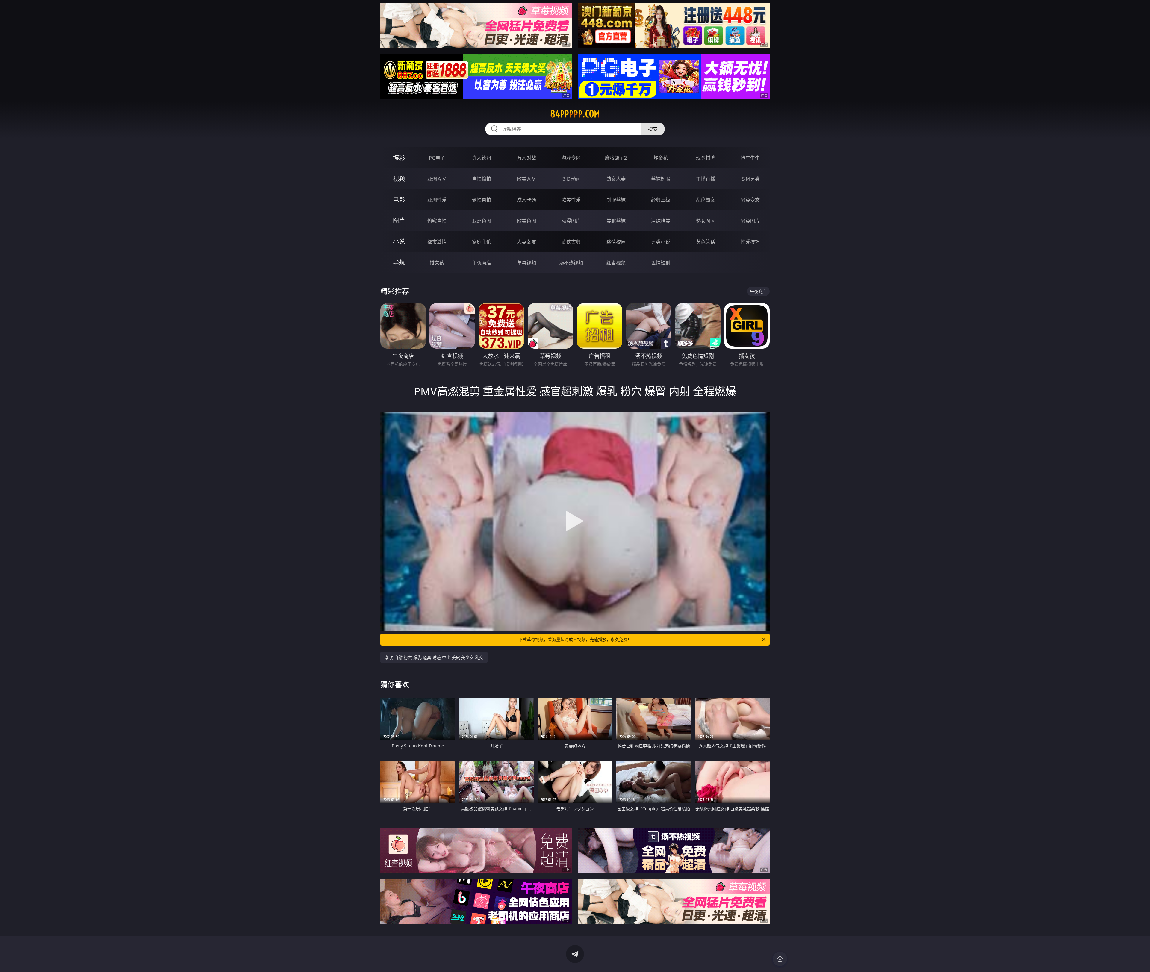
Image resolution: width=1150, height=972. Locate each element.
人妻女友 (526, 241)
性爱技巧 (750, 241)
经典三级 (660, 199)
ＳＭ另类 (750, 179)
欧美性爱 (571, 199)
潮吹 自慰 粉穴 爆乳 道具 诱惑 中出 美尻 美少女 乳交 (434, 657)
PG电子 (437, 158)
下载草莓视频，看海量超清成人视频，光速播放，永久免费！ (575, 639)
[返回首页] (780, 959)
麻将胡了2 (616, 158)
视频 (399, 179)
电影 (399, 200)
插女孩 (437, 262)
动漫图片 (571, 220)
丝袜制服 (660, 179)
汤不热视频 (571, 262)
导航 (399, 263)
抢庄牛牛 (750, 158)
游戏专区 (571, 158)
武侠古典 (571, 241)
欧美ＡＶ (526, 179)
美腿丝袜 (616, 220)
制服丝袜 (616, 199)
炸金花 (660, 158)
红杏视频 (616, 262)
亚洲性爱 (437, 199)
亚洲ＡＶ (437, 179)
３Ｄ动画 (571, 179)
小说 (399, 242)
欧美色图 (526, 220)
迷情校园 (616, 241)
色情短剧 (660, 262)
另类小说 (660, 241)
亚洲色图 (481, 220)
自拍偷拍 (481, 179)
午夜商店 (481, 262)
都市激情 (437, 241)
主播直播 (705, 179)
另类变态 (750, 199)
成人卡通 (526, 199)
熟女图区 (705, 220)
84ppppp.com (575, 114)
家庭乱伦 (481, 241)
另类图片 (750, 220)
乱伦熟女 (705, 199)
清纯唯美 (660, 220)
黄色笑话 (705, 241)
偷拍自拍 (481, 199)
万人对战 (526, 158)
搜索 (653, 129)
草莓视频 (526, 262)
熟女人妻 (616, 179)
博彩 (399, 158)
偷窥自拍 (437, 220)
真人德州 (481, 158)
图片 (399, 221)
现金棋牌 (705, 158)
